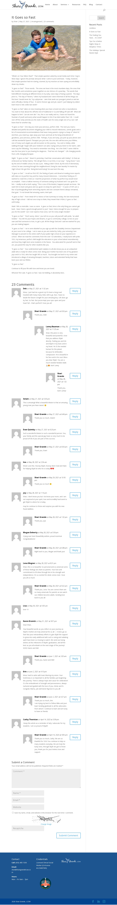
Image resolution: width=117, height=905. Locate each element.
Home (47, 5)
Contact (99, 5)
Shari (15, 21)
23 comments (49, 21)
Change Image (46, 824)
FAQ (84, 5)
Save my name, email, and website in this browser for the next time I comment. (43, 813)
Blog (91, 5)
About (55, 5)
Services (64, 5)
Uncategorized (36, 21)
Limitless (92, 28)
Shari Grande (40, 311)
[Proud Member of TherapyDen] (45, 892)
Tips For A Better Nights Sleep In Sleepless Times (95, 44)
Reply (75, 290)
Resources (76, 5)
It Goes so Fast (95, 32)
